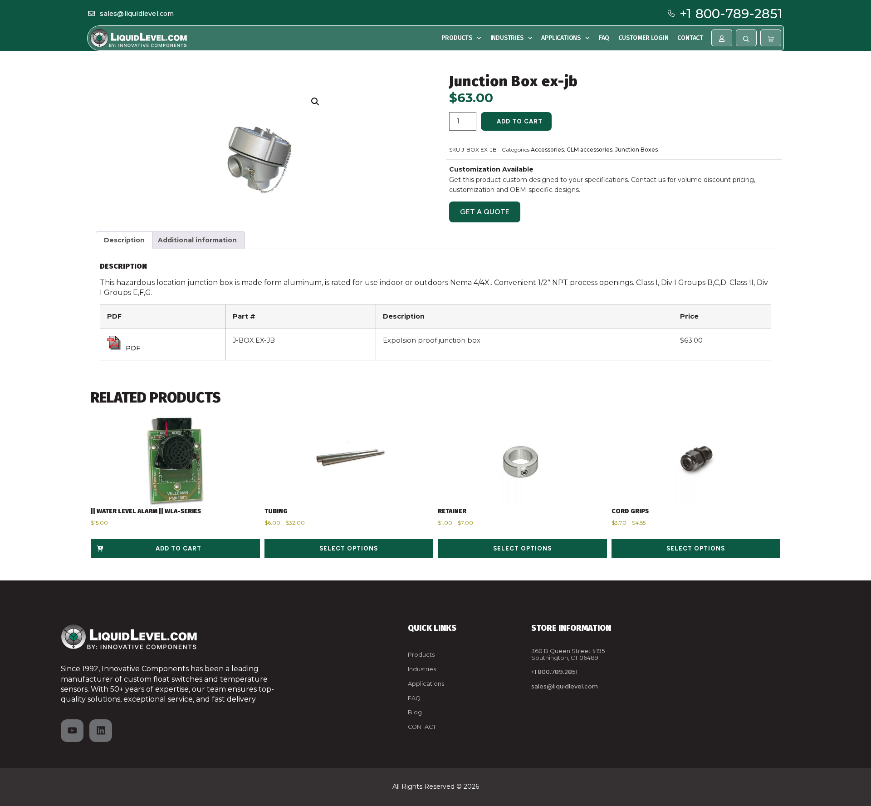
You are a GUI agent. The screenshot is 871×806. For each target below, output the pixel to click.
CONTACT (422, 726)
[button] (316, 101)
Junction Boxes (636, 149)
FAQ (604, 38)
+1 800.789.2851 (554, 671)
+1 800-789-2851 (731, 13)
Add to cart (520, 121)
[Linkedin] (100, 730)
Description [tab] (124, 240)
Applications (561, 38)
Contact (690, 38)
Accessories (547, 149)
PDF (133, 348)
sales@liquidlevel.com (137, 14)
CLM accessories (589, 149)
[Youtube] (72, 730)
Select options (348, 548)
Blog (415, 712)
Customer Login (643, 38)
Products (456, 38)
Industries (507, 38)
